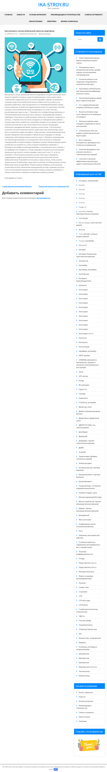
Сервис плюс (84, 587)
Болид (81, 381)
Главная (8, 15)
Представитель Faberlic (88, 563)
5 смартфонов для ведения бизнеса (17, 186)
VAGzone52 (83, 245)
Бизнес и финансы (69, 21)
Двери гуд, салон (85, 407)
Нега (81, 531)
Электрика (51, 21)
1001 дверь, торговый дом (88, 181)
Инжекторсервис (85, 463)
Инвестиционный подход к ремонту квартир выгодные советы (87, 60)
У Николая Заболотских (88, 629)
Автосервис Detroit (86, 334)
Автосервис (83, 290)
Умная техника (36, 21)
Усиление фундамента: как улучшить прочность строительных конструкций (88, 152)
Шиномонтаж (84, 654)
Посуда (81, 558)
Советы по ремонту (94, 15)
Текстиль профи (85, 621)
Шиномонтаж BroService (88, 667)
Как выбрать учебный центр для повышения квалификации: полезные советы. (88, 91)
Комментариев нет (28, 34)
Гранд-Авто (83, 398)
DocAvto (82, 185)
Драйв (81, 448)
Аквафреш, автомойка (87, 351)
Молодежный (84, 515)
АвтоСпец (83, 338)
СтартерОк (83, 592)
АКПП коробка (84, 355)
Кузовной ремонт (85, 481)
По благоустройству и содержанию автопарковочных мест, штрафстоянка (88, 544)
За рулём (82, 452)
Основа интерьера (37, 15)
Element (82, 189)
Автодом (82, 250)
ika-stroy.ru (53, 4)
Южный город (84, 676)
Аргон (81, 372)
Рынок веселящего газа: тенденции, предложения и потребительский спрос (87, 81)
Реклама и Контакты (86, 572)
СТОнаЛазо (83, 605)
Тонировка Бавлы (86, 625)
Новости (21, 15)
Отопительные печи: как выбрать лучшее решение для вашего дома (87, 133)
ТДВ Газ (82, 616)
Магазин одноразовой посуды (90, 497)
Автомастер (83, 261)
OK (56, 769)
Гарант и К (83, 389)
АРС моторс (83, 376)
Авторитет (83, 285)
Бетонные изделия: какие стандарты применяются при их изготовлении (88, 123)
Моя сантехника (85, 520)
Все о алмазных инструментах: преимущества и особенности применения (88, 142)
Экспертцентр (84, 671)
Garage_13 (82, 207)
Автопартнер (84, 274)
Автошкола (83, 342)
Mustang (82, 230)
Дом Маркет (83, 432)
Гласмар (82, 394)
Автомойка (83, 265)
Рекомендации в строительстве (65, 15)
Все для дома (84, 385)
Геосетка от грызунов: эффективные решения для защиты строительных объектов (88, 161)
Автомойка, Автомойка (87, 270)
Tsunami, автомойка (86, 241)
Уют (80, 634)
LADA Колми (83, 218)
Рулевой (82, 583)
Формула (82, 642)
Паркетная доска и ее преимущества (54, 186)
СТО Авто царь (84, 600)
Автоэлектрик (84, 347)
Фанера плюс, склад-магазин (90, 638)
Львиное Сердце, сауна (88, 493)
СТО (80, 596)
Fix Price (82, 194)
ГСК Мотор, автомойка (87, 402)
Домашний (83, 436)
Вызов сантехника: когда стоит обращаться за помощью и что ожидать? (88, 114)
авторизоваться (43, 198)
